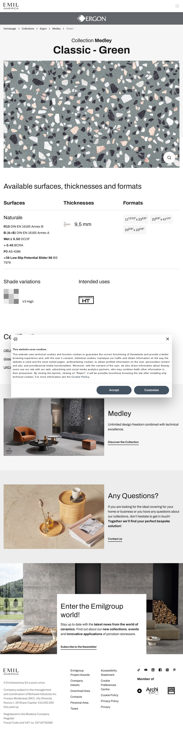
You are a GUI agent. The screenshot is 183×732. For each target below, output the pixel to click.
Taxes (74, 708)
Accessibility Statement (109, 672)
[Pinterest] (174, 669)
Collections (28, 28)
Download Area (80, 690)
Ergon (43, 28)
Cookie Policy (80, 376)
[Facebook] (160, 669)
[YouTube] (145, 669)
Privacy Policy (110, 701)
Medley (56, 28)
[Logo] (11, 6)
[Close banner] (167, 339)
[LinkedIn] (153, 669)
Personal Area (79, 702)
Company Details (76, 682)
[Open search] (177, 6)
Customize (151, 390)
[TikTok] (138, 669)
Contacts (76, 696)
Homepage (10, 28)
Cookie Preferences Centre (108, 685)
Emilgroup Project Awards (80, 672)
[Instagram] (167, 669)
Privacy (105, 706)
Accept (114, 390)
